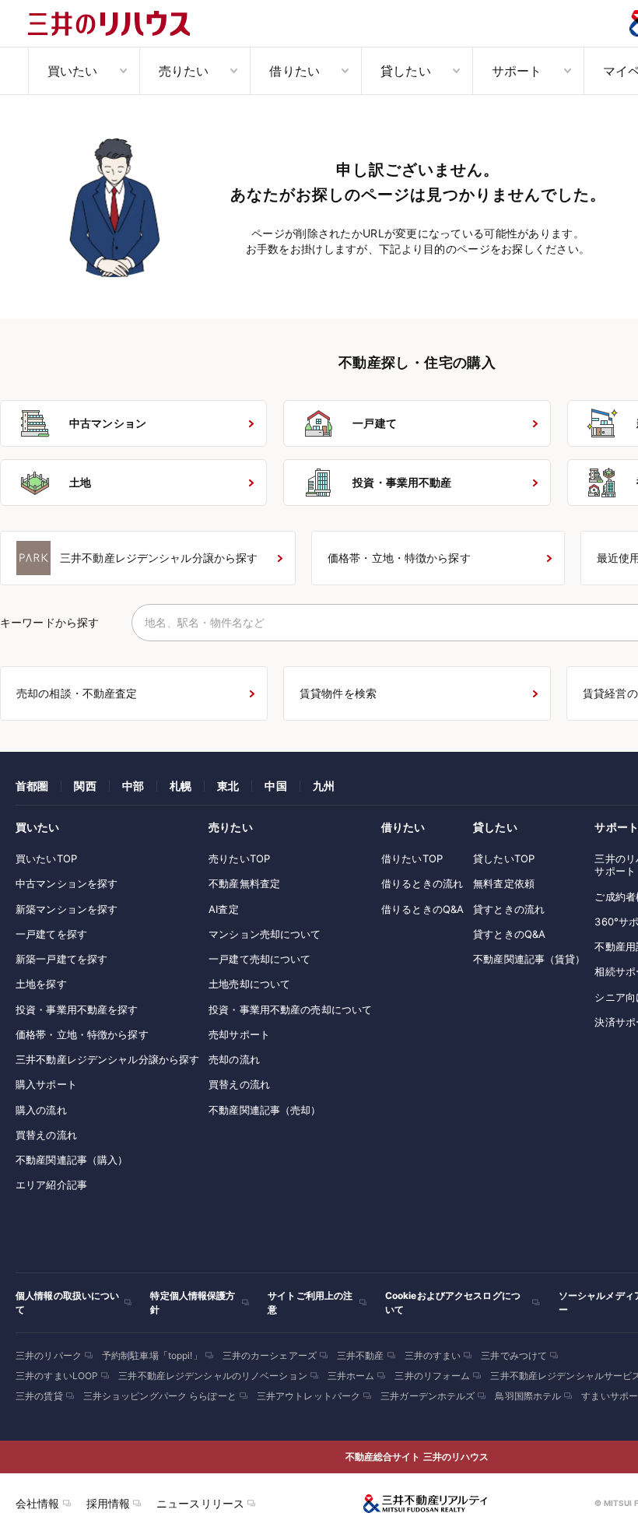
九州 (324, 785)
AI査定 (224, 909)
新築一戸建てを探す (61, 959)
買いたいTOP (46, 858)
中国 (275, 785)
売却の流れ (234, 1059)
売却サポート (239, 1034)
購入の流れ (41, 1110)
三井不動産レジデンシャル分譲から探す (107, 1059)
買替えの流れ (46, 1135)
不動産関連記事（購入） (72, 1159)
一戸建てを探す (51, 934)
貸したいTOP (504, 858)
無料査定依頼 (504, 883)
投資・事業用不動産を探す (77, 1009)
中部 (133, 785)
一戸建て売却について (259, 959)
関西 (85, 785)
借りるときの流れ (422, 883)
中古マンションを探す (66, 883)
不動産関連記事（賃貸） (529, 959)
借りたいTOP (412, 858)
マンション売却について (265, 934)
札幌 (180, 785)
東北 (228, 785)
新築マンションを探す (66, 909)
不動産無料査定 (244, 883)
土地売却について (249, 984)
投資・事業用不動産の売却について (290, 1009)
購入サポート (46, 1084)
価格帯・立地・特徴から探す (82, 1034)
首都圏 (32, 785)
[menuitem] (83, 70)
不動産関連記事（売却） (265, 1110)
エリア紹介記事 (51, 1184)
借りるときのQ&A (422, 909)
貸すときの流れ (509, 909)
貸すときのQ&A (509, 934)
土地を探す (41, 984)
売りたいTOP (239, 858)
